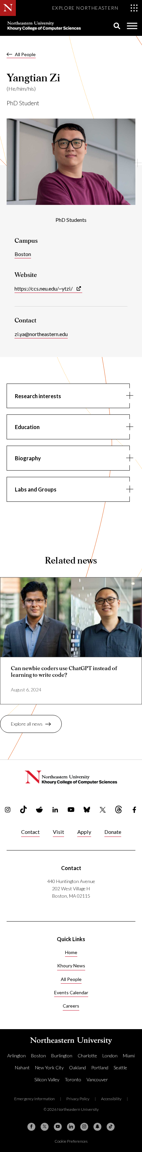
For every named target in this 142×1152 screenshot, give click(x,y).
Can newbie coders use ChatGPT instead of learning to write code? (64, 671)
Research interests (38, 396)
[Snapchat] (97, 1127)
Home (71, 952)
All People (25, 54)
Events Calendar (71, 992)
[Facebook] (31, 1127)
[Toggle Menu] (132, 26)
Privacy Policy (77, 1098)
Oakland (77, 1067)
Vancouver (97, 1079)
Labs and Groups (35, 489)
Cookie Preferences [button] (71, 1141)
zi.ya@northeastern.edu (41, 334)
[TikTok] (111, 1127)
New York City (49, 1067)
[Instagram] (84, 1127)
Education (27, 427)
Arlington (16, 1055)
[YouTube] (58, 1127)
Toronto (73, 1079)
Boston (23, 254)
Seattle (120, 1067)
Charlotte (87, 1055)
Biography (28, 458)
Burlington (61, 1055)
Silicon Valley (46, 1079)
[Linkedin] (71, 1127)
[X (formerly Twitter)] (45, 1127)
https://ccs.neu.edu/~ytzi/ (44, 288)
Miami (129, 1055)
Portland (99, 1067)
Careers (71, 1006)
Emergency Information (34, 1098)
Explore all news (27, 724)
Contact (30, 832)
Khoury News (71, 965)
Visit (58, 832)
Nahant (22, 1067)
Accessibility (111, 1098)
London (110, 1055)
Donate (112, 832)
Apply (84, 832)
